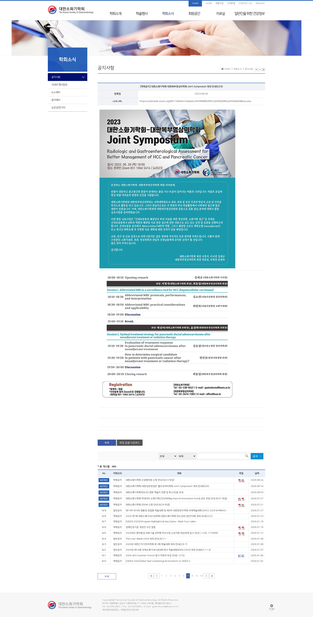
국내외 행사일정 (59, 84)
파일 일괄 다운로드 (130, 442)
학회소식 (168, 14)
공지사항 (55, 77)
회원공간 (194, 14)
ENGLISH (260, 3)
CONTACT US (245, 3)
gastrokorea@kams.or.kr (165, 606)
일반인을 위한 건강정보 (249, 14)
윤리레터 (55, 100)
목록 (107, 442)
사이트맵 (231, 3)
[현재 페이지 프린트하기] (263, 69)
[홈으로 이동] (70, 9)
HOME (195, 3)
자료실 (220, 14)
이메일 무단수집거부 (129, 610)
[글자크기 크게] (256, 69)
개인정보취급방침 (110, 610)
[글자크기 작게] (260, 69)
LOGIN (209, 3)
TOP (271, 609)
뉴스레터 (55, 92)
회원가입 (220, 3)
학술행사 (141, 14)
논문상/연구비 (58, 107)
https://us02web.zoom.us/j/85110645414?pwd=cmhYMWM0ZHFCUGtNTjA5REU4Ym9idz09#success (195, 101)
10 (201, 575)
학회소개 (115, 14)
